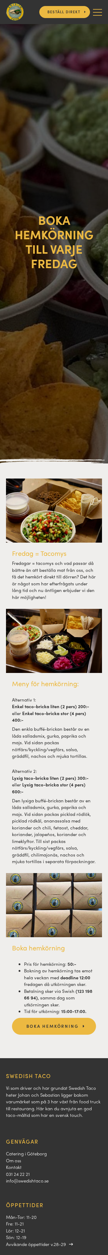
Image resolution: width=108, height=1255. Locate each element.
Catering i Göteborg (26, 1153)
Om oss (13, 1160)
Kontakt (14, 1167)
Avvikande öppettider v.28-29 (36, 1244)
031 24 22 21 (18, 1174)
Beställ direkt (63, 11)
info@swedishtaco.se (27, 1180)
